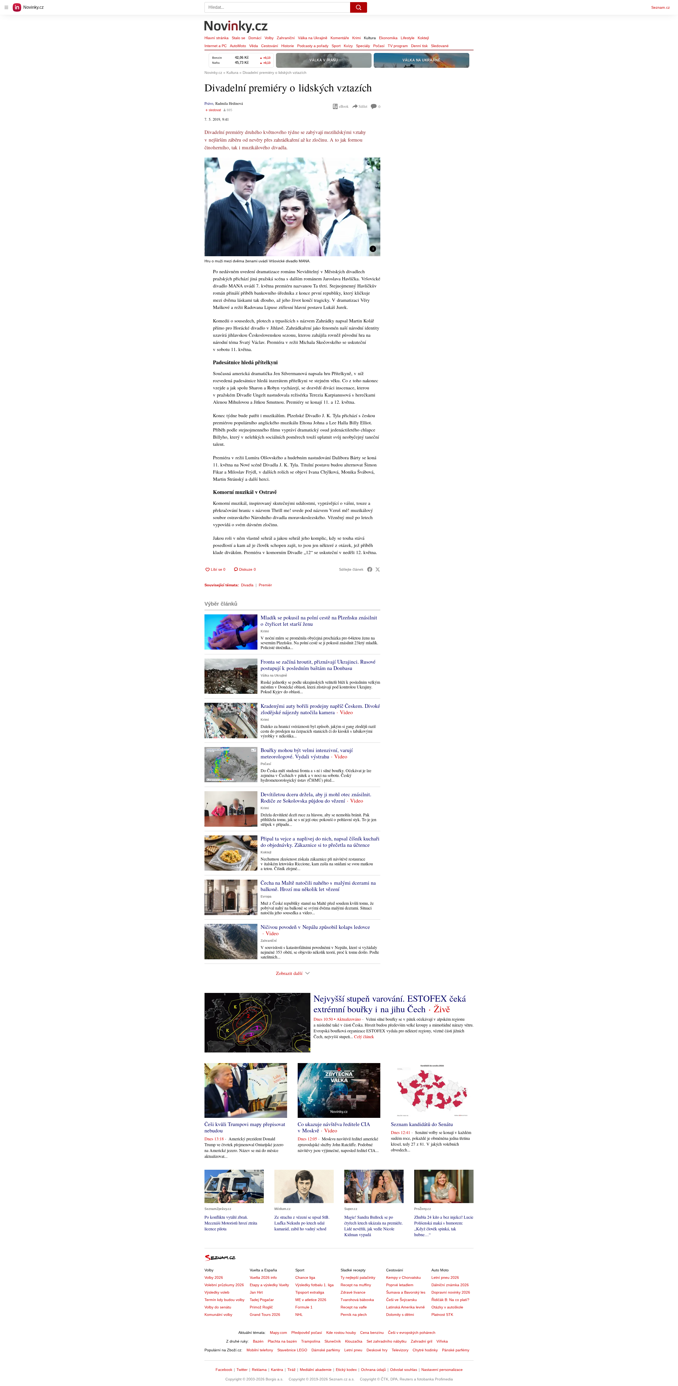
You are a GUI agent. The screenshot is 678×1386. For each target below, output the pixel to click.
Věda (253, 46)
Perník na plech (354, 1314)
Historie (287, 46)
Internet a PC (215, 46)
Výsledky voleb (216, 1292)
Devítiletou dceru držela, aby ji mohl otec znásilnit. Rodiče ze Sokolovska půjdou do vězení (316, 797)
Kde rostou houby (341, 1332)
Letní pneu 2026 (445, 1277)
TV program (398, 46)
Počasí (379, 46)
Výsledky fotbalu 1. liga (314, 1285)
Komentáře (340, 38)
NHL (299, 1314)
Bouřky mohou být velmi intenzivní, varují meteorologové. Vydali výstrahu (307, 753)
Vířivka (442, 1341)
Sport (336, 46)
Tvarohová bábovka (357, 1300)
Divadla (247, 585)
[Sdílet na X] (377, 569)
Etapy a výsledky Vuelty (269, 1285)
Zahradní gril (421, 1341)
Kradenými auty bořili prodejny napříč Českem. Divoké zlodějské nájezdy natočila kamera (320, 709)
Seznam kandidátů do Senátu (422, 1124)
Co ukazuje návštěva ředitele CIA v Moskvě (334, 1127)
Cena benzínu (372, 1332)
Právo (208, 103)
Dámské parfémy (325, 1350)
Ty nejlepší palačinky (358, 1277)
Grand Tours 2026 (265, 1314)
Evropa (266, 896)
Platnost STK (442, 1314)
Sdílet (363, 106)
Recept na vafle (354, 1307)
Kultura (370, 38)
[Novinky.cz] (236, 27)
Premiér (265, 585)
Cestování (269, 46)
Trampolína (310, 1341)
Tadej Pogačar (262, 1300)
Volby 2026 (213, 1277)
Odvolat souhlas (403, 1369)
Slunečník (332, 1341)
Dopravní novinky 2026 (450, 1292)
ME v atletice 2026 (310, 1300)
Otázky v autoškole (447, 1307)
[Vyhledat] (358, 7)
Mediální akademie (316, 1369)
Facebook (224, 1369)
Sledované (440, 46)
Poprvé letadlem (399, 1285)
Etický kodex (346, 1369)
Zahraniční (286, 38)
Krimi (356, 38)
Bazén (258, 1341)
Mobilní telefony (260, 1350)
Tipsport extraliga (309, 1292)
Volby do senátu (217, 1307)
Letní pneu (353, 1350)
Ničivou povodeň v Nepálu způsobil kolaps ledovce (315, 926)
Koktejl (423, 38)
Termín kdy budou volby (224, 1300)
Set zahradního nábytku (387, 1341)
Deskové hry (377, 1350)
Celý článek (364, 1036)
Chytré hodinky (425, 1350)
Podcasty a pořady (312, 46)
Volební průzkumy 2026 (224, 1285)
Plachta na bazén (282, 1341)
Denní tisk (419, 46)
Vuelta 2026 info (263, 1277)
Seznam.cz (660, 7)
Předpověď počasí (306, 1332)
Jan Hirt (256, 1292)
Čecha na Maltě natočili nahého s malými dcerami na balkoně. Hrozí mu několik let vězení (318, 886)
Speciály (363, 46)
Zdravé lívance (353, 1292)
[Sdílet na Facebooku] (369, 569)
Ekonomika (388, 38)
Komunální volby (218, 1314)
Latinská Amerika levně (405, 1307)
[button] (292, 207)
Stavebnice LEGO (292, 1350)
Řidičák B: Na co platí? (450, 1300)
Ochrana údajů (373, 1369)
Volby (269, 38)
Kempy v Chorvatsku (403, 1277)
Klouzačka (353, 1341)
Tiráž (291, 1369)
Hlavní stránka (216, 38)
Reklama (259, 1369)
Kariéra (277, 1369)
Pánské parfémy (455, 1350)
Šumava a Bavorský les (405, 1292)
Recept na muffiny (356, 1285)
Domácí (254, 38)
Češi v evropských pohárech (411, 1332)
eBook (344, 106)
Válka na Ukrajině (312, 38)
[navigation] (6, 7)
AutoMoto (238, 46)
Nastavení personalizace (442, 1369)
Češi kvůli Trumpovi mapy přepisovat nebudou (244, 1127)
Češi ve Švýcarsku (401, 1300)
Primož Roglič (261, 1307)
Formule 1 (304, 1307)
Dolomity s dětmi (400, 1314)
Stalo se (238, 38)
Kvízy (348, 46)
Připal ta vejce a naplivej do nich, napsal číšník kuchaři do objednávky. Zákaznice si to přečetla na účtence (320, 841)
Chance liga (305, 1277)
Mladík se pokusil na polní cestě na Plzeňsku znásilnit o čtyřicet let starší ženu (319, 620)
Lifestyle (407, 38)
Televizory (400, 1350)
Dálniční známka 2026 (450, 1285)
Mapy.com (278, 1332)
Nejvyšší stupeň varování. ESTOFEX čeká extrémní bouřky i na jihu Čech (390, 1003)
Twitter (242, 1369)
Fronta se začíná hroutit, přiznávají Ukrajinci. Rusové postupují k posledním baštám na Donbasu (318, 665)
